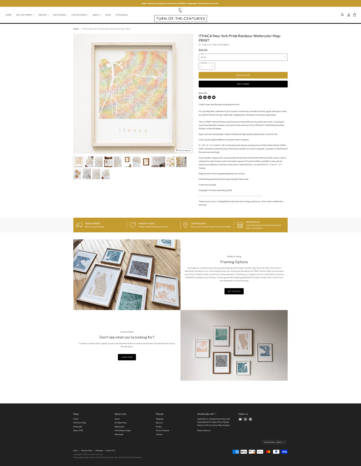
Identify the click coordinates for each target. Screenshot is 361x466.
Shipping (159, 419)
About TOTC (78, 430)
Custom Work (79, 15)
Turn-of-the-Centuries (215, 44)
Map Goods (59, 15)
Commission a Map (122, 430)
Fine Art (42, 15)
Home (9, 15)
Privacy (159, 426)
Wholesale (122, 15)
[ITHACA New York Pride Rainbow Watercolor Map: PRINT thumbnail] (78, 161)
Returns (159, 422)
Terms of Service (162, 430)
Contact (159, 434)
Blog (108, 15)
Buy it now (243, 84)
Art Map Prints (24, 15)
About (96, 15)
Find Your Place (79, 422)
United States (273, 442)
